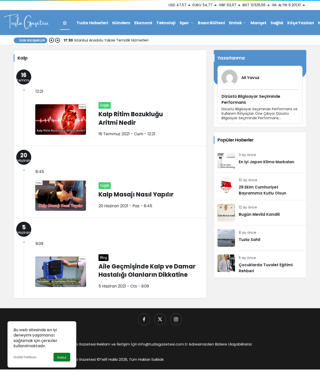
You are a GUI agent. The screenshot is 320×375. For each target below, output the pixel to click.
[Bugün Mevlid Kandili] (260, 212)
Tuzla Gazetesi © (84, 359)
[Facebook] (144, 319)
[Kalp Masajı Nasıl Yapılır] (110, 182)
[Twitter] (160, 319)
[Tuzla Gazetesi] (26, 22)
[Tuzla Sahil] (260, 238)
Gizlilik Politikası (25, 357)
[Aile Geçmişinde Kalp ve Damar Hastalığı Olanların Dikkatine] (110, 258)
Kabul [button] (62, 357)
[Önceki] (51, 40)
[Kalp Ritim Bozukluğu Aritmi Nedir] (110, 106)
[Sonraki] (57, 40)
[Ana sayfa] (64, 22)
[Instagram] (176, 319)
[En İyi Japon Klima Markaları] (260, 160)
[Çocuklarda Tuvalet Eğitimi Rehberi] (260, 264)
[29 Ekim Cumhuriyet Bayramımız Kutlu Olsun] (260, 186)
